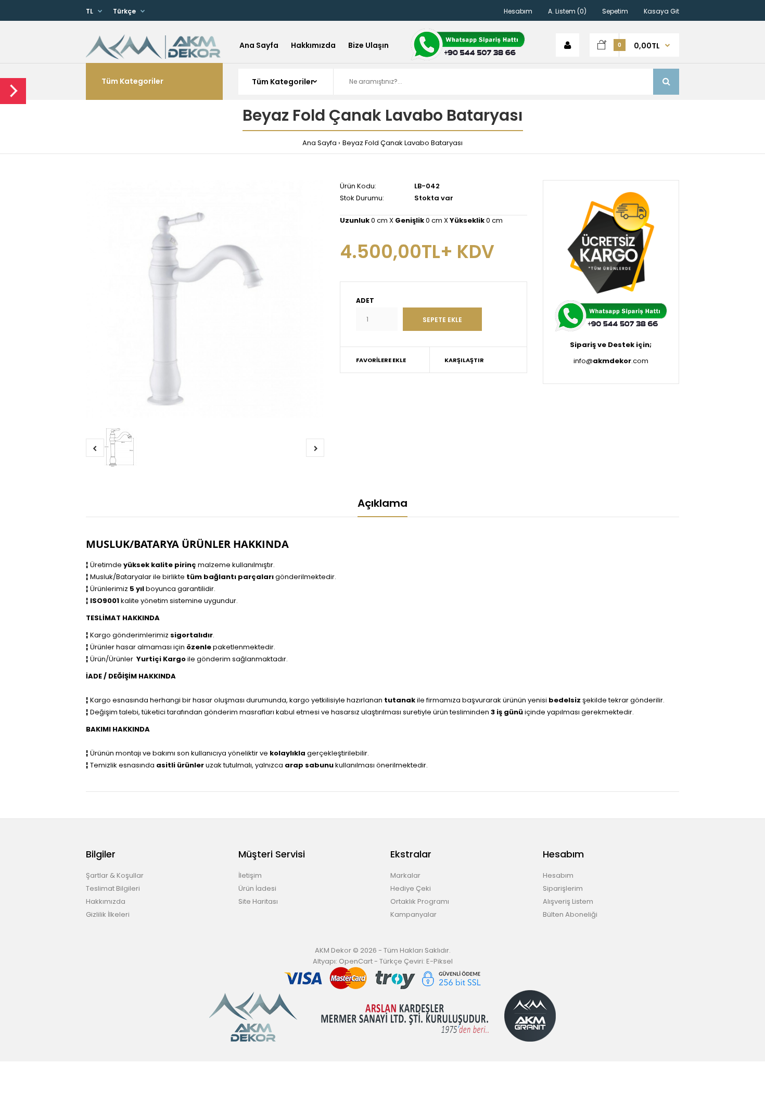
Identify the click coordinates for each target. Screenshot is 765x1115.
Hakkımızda (105, 901)
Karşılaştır (464, 360)
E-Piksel (439, 961)
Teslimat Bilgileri (113, 888)
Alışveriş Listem (568, 901)
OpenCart (356, 961)
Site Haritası (258, 901)
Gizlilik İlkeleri (108, 914)
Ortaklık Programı (419, 901)
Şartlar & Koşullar (115, 875)
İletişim (250, 875)
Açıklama (382, 503)
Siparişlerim (563, 888)
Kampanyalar (413, 914)
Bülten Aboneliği (570, 914)
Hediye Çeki (410, 888)
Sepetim (615, 11)
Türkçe (124, 11)
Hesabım (518, 11)
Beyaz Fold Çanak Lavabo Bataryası (402, 143)
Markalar (405, 875)
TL (89, 11)
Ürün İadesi (257, 888)
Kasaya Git (661, 11)
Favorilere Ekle (381, 360)
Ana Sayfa (319, 143)
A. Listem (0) (567, 11)
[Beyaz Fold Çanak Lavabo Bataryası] (205, 299)
